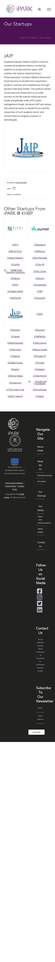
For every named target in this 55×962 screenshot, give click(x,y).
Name (40, 708)
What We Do (40, 465)
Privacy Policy (10, 486)
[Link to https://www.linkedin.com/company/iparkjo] (39, 610)
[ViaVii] (15, 218)
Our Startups (32, 37)
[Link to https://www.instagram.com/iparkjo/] (39, 597)
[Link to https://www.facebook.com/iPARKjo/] (39, 591)
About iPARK (40, 448)
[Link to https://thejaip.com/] (14, 188)
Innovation (41, 481)
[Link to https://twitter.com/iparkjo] (39, 603)
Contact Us (41, 544)
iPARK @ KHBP (21, 182)
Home (22, 37)
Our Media (40, 508)
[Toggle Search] (39, 9)
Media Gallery (40, 530)
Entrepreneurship (41, 475)
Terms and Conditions (14, 483)
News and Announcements (41, 519)
